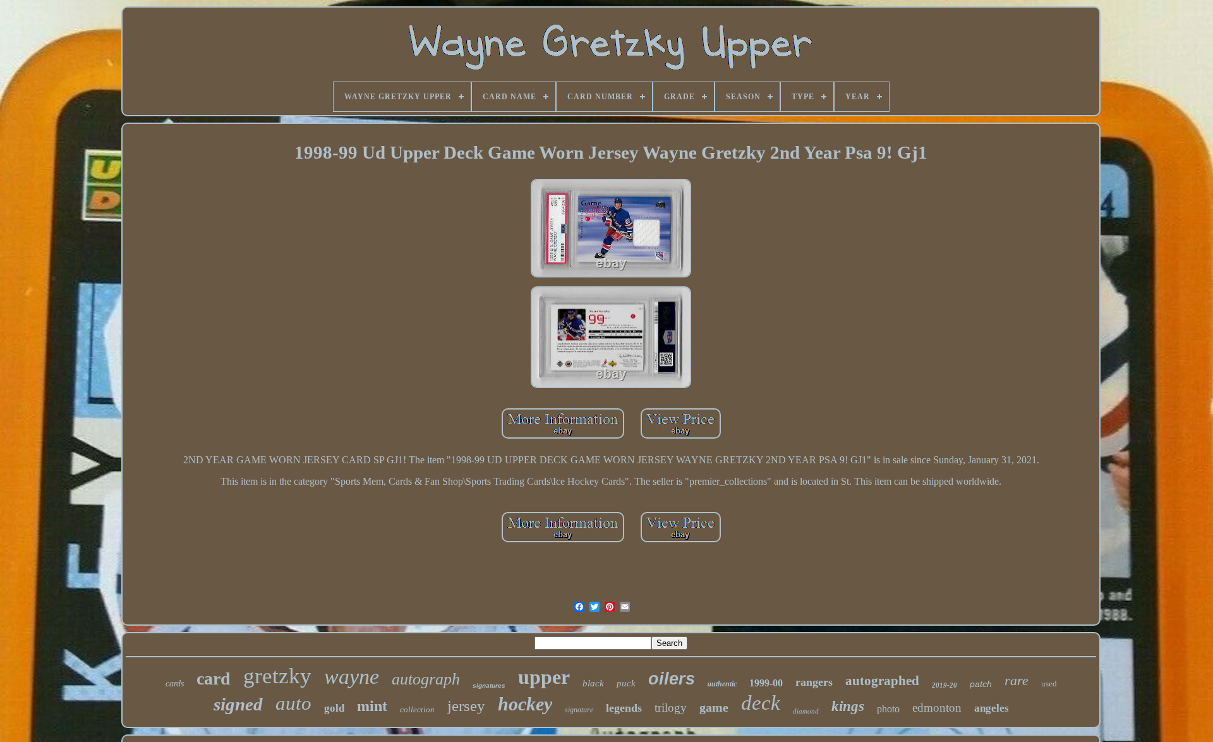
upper (544, 677)
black (593, 683)
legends (624, 708)
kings (847, 706)
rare (1017, 680)
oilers (671, 678)
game (713, 707)
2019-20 (944, 685)
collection (417, 709)
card (213, 678)
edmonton (937, 707)
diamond (806, 711)
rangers (814, 682)
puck (626, 683)
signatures (489, 685)
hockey (525, 703)
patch (981, 684)
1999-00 (766, 683)
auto (293, 703)
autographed (882, 680)
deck (760, 702)
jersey (466, 705)
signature (579, 709)
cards (175, 683)
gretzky (277, 676)
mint (372, 706)
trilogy (671, 707)
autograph (426, 679)
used (1049, 683)
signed (238, 704)
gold (334, 708)
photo (888, 708)
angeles (991, 708)
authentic (722, 683)
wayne (351, 676)
